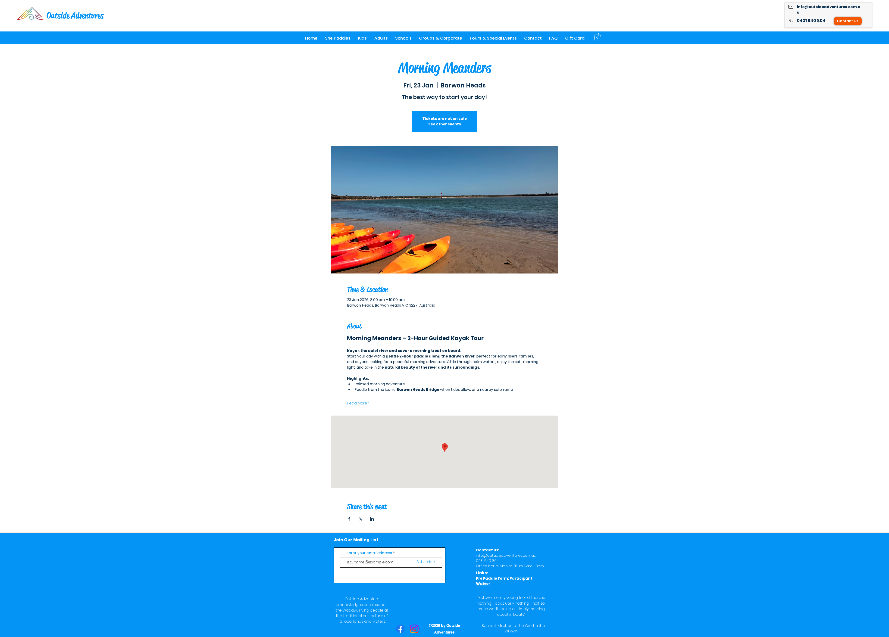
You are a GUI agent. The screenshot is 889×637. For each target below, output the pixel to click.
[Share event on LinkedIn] (372, 519)
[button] (337, 38)
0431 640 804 (811, 20)
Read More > (358, 403)
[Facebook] (400, 629)
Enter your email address (369, 553)
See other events (444, 124)
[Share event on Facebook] (349, 519)
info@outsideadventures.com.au (506, 555)
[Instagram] (414, 629)
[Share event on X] (360, 519)
